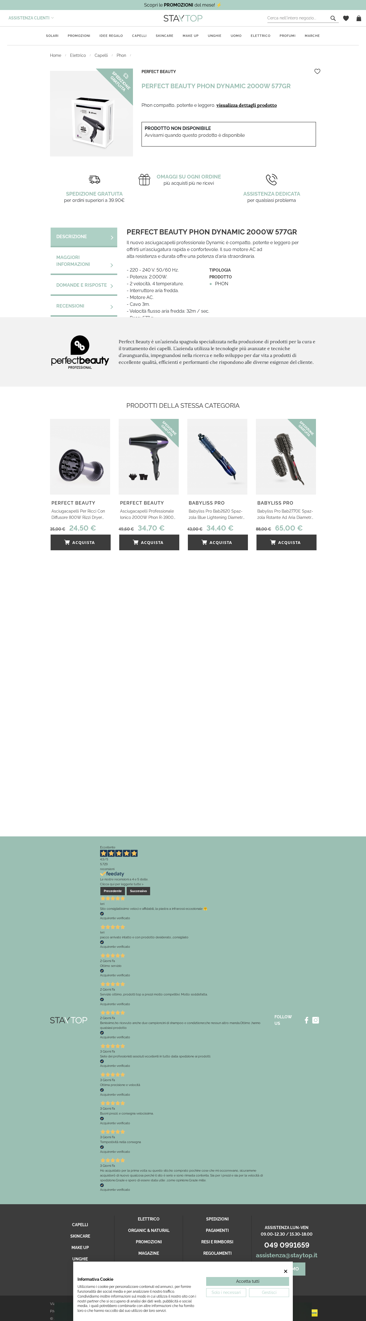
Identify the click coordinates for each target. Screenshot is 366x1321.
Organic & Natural (149, 1230)
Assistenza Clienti (29, 18)
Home (56, 55)
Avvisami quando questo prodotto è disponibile (195, 135)
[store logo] (183, 18)
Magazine (148, 1253)
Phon (122, 55)
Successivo (138, 891)
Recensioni (70, 306)
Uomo (236, 36)
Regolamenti (217, 1253)
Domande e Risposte (81, 285)
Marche (312, 36)
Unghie (215, 36)
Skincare (165, 36)
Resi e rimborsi (217, 1242)
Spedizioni (217, 1219)
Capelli (139, 36)
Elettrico (260, 36)
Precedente (113, 891)
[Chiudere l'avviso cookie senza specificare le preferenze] (285, 1271)
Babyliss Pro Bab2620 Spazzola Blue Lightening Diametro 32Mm (217, 515)
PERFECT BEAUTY (159, 71)
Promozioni (79, 36)
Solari (52, 36)
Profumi (288, 36)
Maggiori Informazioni (73, 261)
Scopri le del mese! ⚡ (183, 5)
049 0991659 (286, 1245)
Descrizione (71, 236)
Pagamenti (217, 1230)
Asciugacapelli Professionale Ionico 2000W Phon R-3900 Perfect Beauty (147, 515)
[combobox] (303, 18)
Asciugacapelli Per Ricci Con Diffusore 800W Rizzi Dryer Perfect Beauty (78, 515)
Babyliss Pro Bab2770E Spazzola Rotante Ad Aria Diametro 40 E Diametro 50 (285, 515)
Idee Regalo (111, 36)
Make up (191, 36)
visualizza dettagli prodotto (246, 105)
